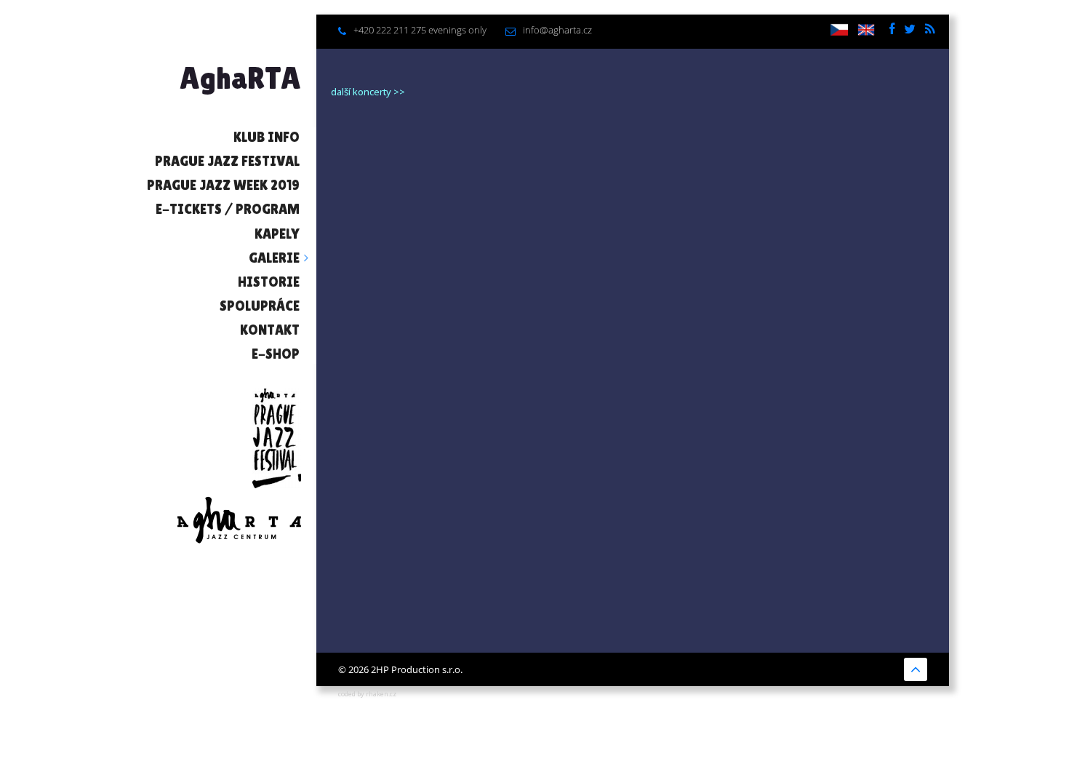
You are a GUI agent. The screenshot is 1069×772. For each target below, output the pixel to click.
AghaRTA (240, 77)
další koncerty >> (368, 91)
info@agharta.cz (557, 29)
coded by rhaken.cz (367, 694)
